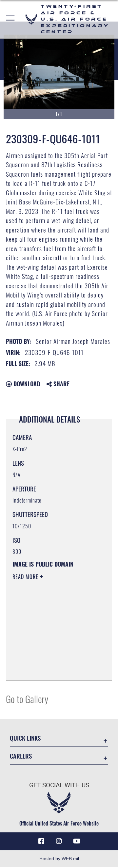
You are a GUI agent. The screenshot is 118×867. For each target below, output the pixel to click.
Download (26, 383)
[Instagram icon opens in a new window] (59, 841)
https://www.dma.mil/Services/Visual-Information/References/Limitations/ (52, 668)
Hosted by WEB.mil (59, 858)
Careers (21, 756)
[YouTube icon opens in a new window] (77, 841)
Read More (26, 577)
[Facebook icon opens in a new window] (41, 841)
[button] (10, 19)
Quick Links (25, 738)
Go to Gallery (27, 699)
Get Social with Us (59, 785)
